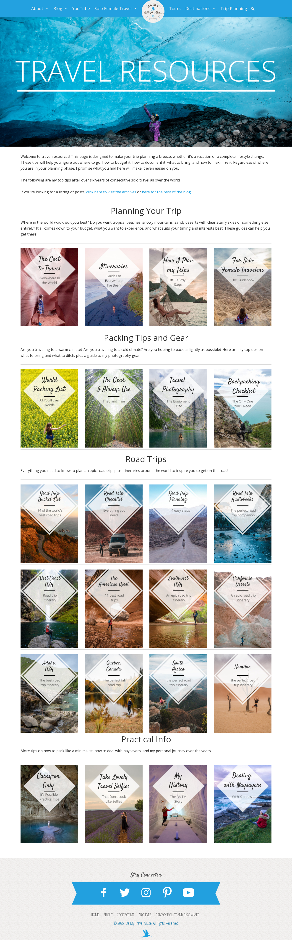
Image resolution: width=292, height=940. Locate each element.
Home (95, 914)
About (37, 8)
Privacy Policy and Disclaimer (178, 914)
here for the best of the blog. (167, 191)
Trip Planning (233, 8)
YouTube (81, 8)
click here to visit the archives (111, 191)
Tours (175, 8)
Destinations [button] (197, 8)
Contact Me (126, 914)
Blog (57, 8)
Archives (145, 914)
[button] (252, 8)
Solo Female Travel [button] (113, 8)
